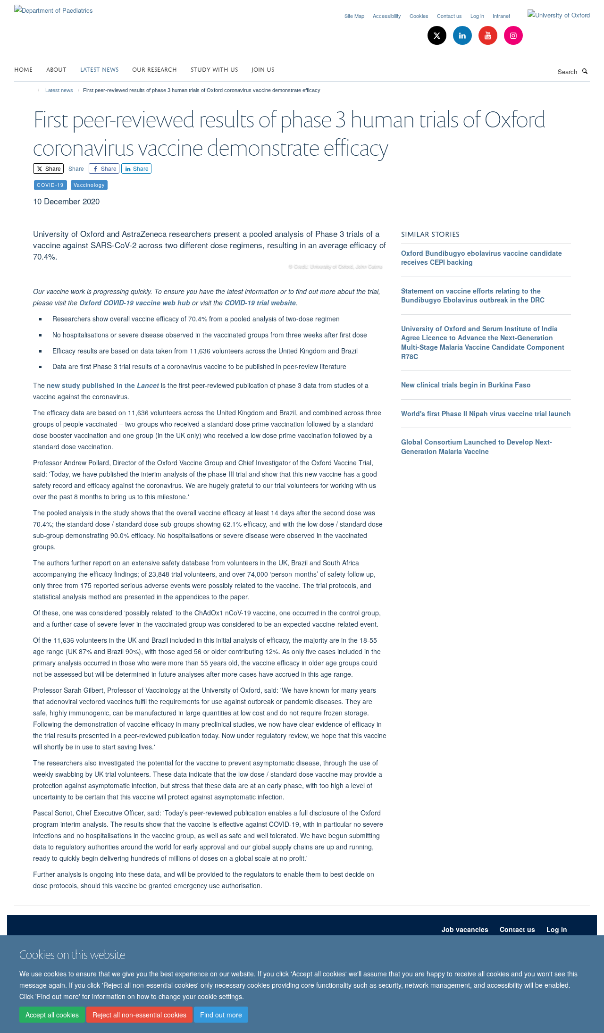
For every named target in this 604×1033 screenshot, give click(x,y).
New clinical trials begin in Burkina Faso (466, 384)
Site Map (354, 15)
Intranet (501, 15)
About (56, 68)
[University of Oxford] (551, 15)
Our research (154, 68)
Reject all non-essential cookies (139, 1014)
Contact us (449, 15)
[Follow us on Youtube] (488, 35)
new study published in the (103, 385)
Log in (477, 15)
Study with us (214, 68)
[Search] (584, 71)
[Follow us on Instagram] (513, 35)
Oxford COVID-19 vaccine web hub (134, 302)
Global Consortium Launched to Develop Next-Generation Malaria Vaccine (476, 446)
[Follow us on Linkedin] (463, 35)
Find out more (221, 1014)
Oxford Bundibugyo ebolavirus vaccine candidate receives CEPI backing (481, 257)
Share (52, 168)
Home (23, 68)
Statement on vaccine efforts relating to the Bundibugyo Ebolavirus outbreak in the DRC (473, 295)
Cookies (419, 15)
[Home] (34, 90)
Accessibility (387, 15)
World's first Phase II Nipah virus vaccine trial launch (486, 413)
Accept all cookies (52, 1014)
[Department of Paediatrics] (53, 6)
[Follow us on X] (438, 35)
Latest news (99, 68)
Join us (263, 68)
